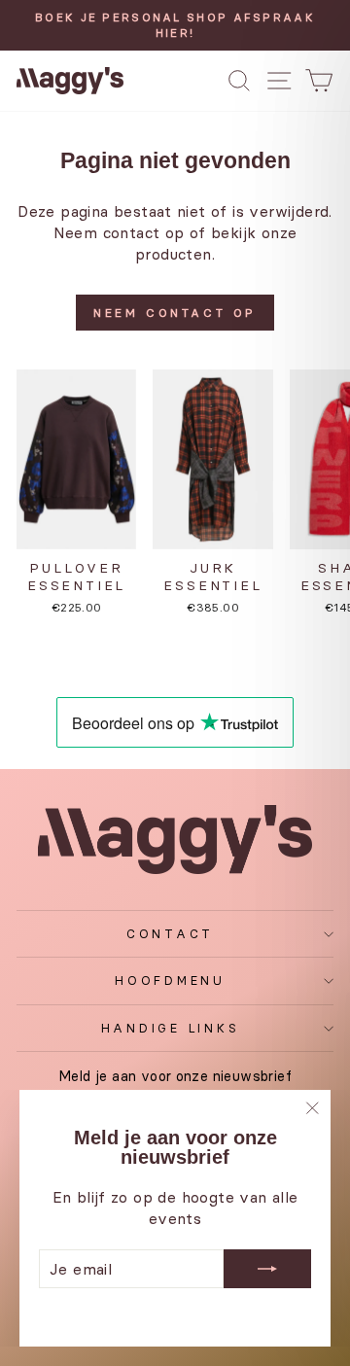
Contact (170, 934)
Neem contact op (175, 312)
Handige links (170, 1028)
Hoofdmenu (170, 980)
